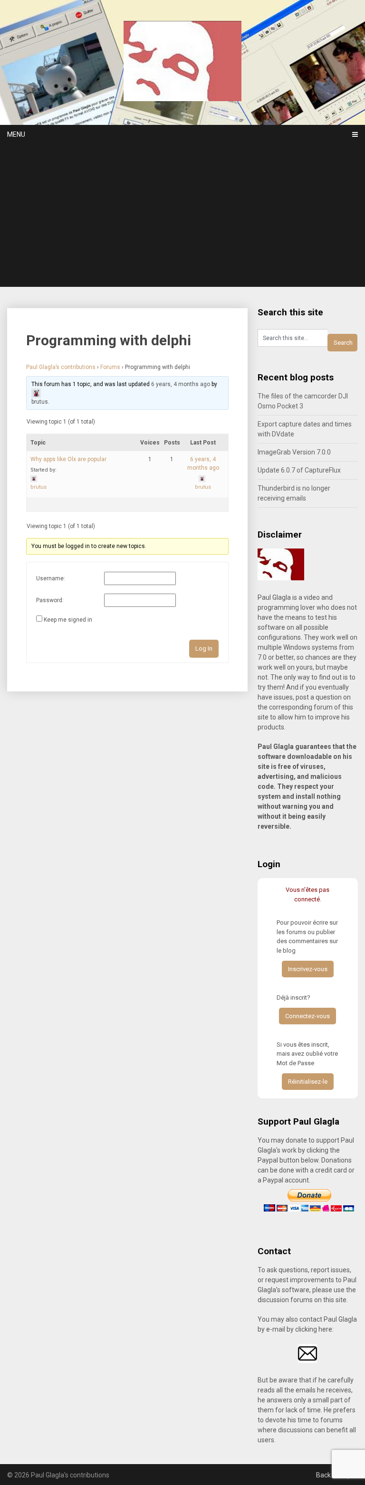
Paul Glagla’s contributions (61, 367)
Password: (50, 600)
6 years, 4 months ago (180, 384)
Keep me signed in (68, 619)
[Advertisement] (182, 215)
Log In (203, 648)
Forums (110, 367)
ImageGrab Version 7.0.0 (294, 452)
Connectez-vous (307, 1016)
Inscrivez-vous (307, 969)
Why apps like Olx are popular (68, 459)
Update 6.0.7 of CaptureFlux (299, 470)
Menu (16, 134)
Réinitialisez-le (307, 1081)
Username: (50, 578)
